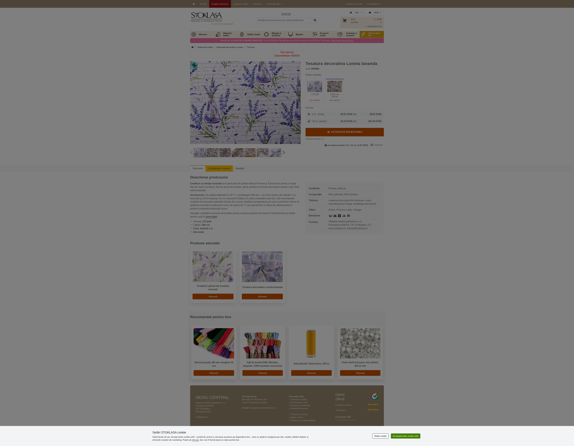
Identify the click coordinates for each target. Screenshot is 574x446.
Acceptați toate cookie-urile (405, 436)
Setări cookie (380, 436)
